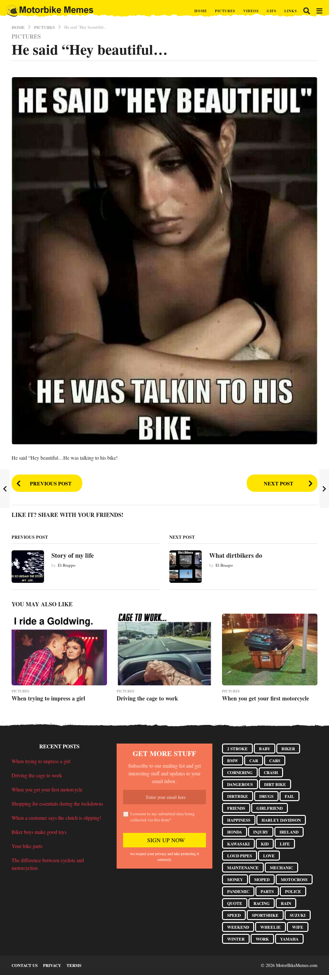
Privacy (52, 965)
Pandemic (238, 891)
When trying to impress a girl (48, 698)
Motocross (294, 879)
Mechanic (281, 867)
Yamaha (289, 939)
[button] (306, 11)
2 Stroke (237, 748)
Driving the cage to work (147, 698)
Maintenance (243, 867)
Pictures (225, 11)
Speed (234, 915)
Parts (267, 891)
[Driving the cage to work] (164, 649)
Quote (234, 903)
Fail (289, 796)
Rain (286, 903)
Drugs (266, 796)
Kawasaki (238, 844)
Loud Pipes (239, 856)
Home (200, 11)
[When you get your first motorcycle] (269, 649)
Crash (271, 772)
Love (269, 856)
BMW (232, 760)
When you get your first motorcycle (265, 698)
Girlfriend (269, 808)
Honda (234, 832)
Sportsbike (265, 915)
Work (262, 939)
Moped (262, 879)
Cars (274, 760)
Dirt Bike (275, 784)
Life (285, 844)
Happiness (238, 820)
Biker (288, 748)
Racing (261, 903)
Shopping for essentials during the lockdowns (57, 803)
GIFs (271, 11)
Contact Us (25, 965)
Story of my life (72, 555)
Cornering (240, 772)
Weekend (238, 927)
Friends (236, 808)
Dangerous (240, 784)
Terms (74, 965)
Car (253, 760)
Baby (264, 748)
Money (235, 879)
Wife (297, 927)
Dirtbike (237, 796)
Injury (260, 832)
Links (290, 11)
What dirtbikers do (235, 555)
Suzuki (298, 915)
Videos (251, 11)
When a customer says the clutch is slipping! (56, 817)
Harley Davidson (281, 820)
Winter (236, 939)
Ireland (289, 832)
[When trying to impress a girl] (59, 649)
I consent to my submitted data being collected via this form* (162, 817)
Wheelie (270, 927)
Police (293, 891)
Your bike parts (27, 846)
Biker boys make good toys (39, 831)
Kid (265, 844)
